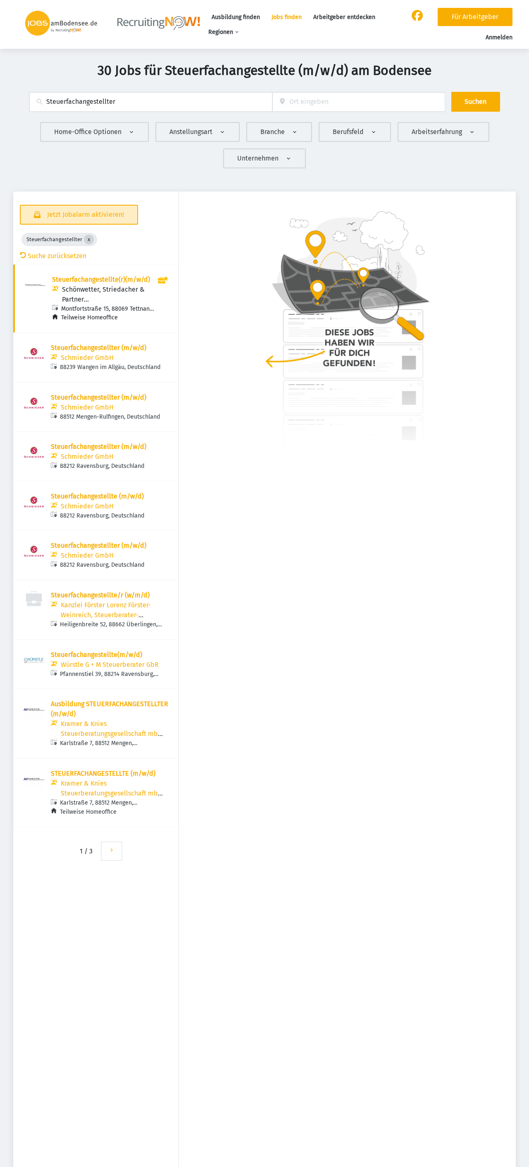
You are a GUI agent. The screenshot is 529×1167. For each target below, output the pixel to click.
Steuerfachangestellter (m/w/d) (98, 348)
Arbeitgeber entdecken (344, 17)
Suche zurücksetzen (57, 256)
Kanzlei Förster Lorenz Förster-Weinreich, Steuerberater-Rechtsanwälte (106, 615)
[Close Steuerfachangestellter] (89, 239)
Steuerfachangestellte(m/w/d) (96, 655)
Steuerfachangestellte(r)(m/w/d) (101, 279)
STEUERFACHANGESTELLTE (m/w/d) (103, 773)
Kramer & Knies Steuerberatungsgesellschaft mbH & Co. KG (111, 734)
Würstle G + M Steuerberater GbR (110, 665)
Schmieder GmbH (87, 358)
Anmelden (499, 37)
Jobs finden (287, 17)
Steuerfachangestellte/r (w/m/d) (100, 595)
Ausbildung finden (236, 17)
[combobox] (150, 102)
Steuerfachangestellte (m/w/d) (97, 496)
